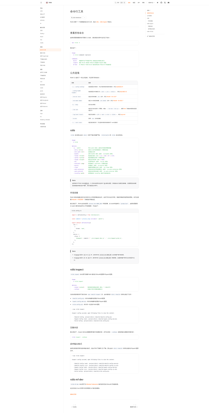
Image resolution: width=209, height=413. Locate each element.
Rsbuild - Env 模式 (117, 100)
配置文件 (86, 183)
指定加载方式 (123, 91)
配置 (134, 2)
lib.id (125, 108)
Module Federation (92, 384)
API (139, 2)
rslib (97, 22)
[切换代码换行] (134, 43)
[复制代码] (136, 43)
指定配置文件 (119, 86)
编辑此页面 (73, 394)
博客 (143, 2)
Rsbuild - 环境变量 (77, 199)
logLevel (123, 114)
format (77, 255)
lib (104, 183)
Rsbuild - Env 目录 (111, 96)
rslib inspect (103, 22)
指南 (129, 2)
